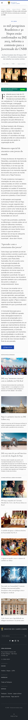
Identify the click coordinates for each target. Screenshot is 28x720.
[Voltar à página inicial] (14, 2)
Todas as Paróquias (6, 682)
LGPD (13, 671)
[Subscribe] (25, 636)
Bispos (8, 671)
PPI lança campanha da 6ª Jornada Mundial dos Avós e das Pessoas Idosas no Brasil (14, 503)
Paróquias (4, 677)
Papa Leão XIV (15, 696)
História (3, 671)
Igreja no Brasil (17, 693)
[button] (14, 714)
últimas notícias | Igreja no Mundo (11, 477)
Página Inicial (8, 347)
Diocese (3, 666)
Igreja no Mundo (22, 64)
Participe (23, 89)
